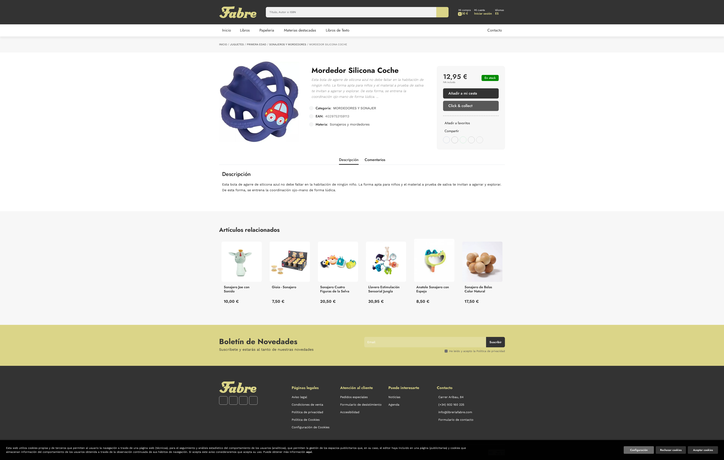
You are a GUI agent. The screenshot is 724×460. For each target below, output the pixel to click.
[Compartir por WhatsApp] (463, 139)
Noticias (394, 397)
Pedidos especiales (354, 397)
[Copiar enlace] (479, 139)
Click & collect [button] (460, 106)
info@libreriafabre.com (455, 412)
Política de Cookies (306, 419)
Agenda (393, 404)
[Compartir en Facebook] (446, 139)
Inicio (223, 44)
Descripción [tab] (349, 160)
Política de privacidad (307, 412)
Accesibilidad (349, 412)
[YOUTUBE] (243, 400)
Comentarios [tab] (375, 160)
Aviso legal (299, 397)
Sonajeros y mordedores (287, 44)
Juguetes (237, 44)
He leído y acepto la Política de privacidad (477, 351)
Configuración (639, 450)
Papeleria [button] (266, 30)
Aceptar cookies (703, 450)
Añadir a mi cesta (462, 93)
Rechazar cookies (671, 450)
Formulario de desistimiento (361, 404)
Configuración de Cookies (310, 427)
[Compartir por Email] (471, 139)
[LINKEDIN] (253, 400)
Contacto (494, 30)
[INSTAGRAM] (233, 400)
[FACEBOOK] (223, 400)
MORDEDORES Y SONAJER (354, 108)
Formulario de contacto (455, 419)
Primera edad (256, 44)
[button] (465, 12)
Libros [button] (245, 30)
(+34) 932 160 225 (451, 404)
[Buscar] (442, 12)
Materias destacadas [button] (300, 30)
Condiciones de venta (307, 404)
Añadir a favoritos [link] (457, 123)
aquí (309, 451)
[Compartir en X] (454, 139)
